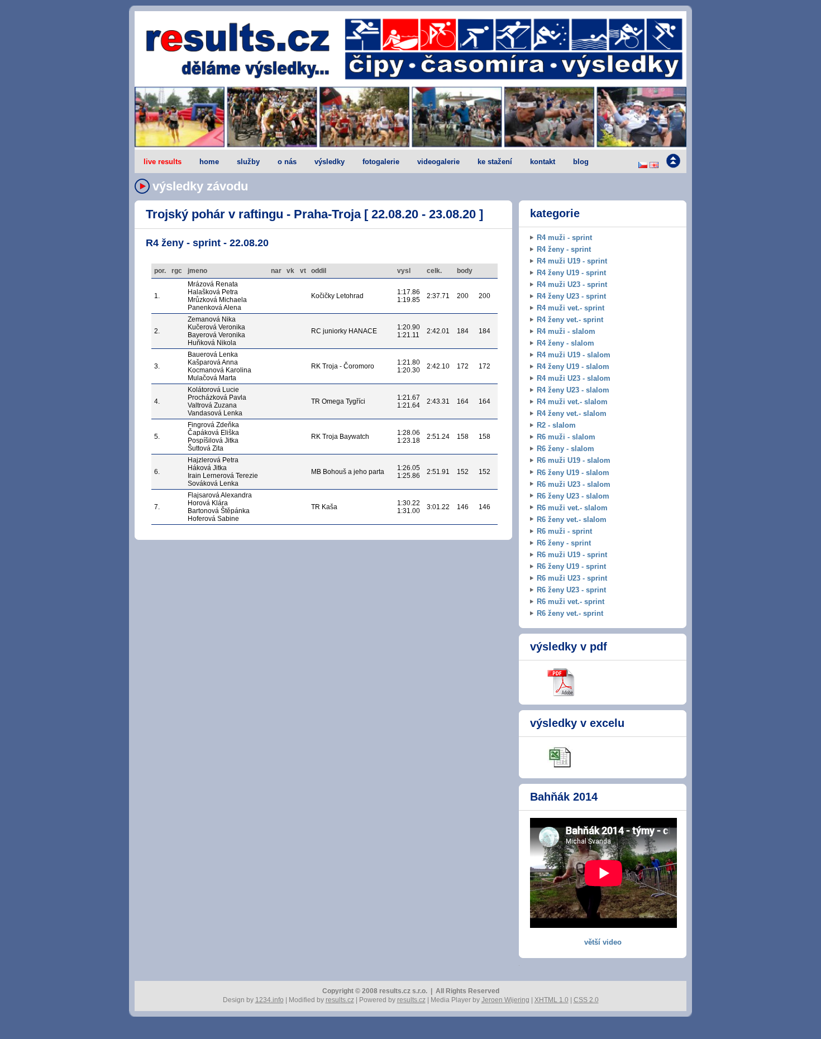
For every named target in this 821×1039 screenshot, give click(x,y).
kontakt (542, 161)
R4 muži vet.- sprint (570, 308)
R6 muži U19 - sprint (572, 554)
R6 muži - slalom (566, 437)
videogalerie (438, 161)
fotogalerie (380, 161)
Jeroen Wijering (505, 1000)
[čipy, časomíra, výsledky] (410, 118)
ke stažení (495, 161)
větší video (603, 942)
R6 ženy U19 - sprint (571, 566)
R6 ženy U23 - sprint (571, 590)
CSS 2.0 (586, 1000)
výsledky (329, 161)
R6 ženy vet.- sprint (570, 613)
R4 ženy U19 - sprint (571, 273)
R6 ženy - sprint (564, 543)
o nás (287, 161)
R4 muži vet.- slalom (572, 402)
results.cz (340, 1000)
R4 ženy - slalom (565, 343)
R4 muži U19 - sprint (572, 261)
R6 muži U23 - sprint (572, 578)
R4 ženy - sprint (564, 249)
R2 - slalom (556, 425)
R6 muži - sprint (564, 531)
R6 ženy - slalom (565, 448)
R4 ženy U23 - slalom (573, 390)
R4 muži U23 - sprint (572, 284)
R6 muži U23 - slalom (573, 484)
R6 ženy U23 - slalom (573, 496)
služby (248, 161)
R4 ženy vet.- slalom (572, 413)
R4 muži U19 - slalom (573, 355)
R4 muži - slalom (566, 331)
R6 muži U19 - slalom (573, 460)
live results (163, 161)
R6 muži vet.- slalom (572, 508)
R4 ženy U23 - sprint (571, 296)
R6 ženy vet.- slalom (572, 519)
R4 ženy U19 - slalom (573, 366)
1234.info (269, 1000)
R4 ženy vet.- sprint (570, 319)
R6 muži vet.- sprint (570, 601)
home (209, 161)
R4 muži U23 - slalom (573, 378)
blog (581, 161)
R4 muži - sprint (564, 237)
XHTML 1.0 (551, 1000)
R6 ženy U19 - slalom (573, 472)
